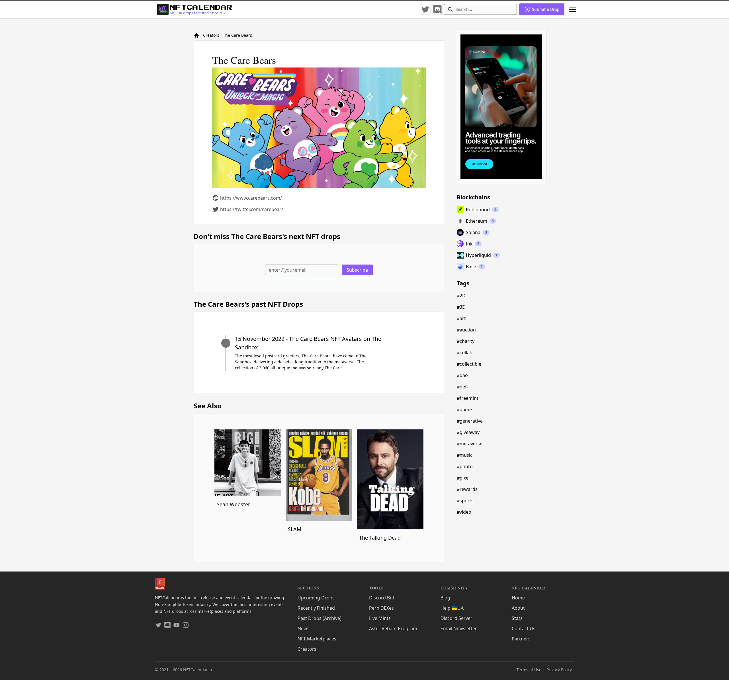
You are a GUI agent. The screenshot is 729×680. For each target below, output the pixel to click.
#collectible (469, 364)
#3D (461, 307)
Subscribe (357, 270)
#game (464, 409)
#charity (465, 341)
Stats (517, 618)
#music (464, 455)
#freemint (467, 398)
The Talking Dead (380, 537)
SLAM (294, 529)
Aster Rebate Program (393, 628)
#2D (461, 295)
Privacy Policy (559, 669)
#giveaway (468, 432)
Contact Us (523, 628)
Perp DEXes (381, 608)
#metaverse (469, 444)
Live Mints (380, 618)
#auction (466, 330)
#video (464, 512)
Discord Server (456, 618)
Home (518, 598)
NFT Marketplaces (317, 639)
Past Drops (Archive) (319, 618)
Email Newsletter (459, 628)
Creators (211, 35)
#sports (465, 500)
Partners (521, 639)
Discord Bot (381, 598)
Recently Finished (316, 608)
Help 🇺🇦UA (452, 608)
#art (461, 318)
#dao (462, 375)
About (518, 608)
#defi (462, 387)
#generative (470, 421)
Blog (445, 598)
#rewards (467, 489)
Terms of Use (529, 669)
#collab (464, 352)
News (304, 628)
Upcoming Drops (316, 598)
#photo (465, 466)
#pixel (463, 478)
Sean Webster (233, 504)
